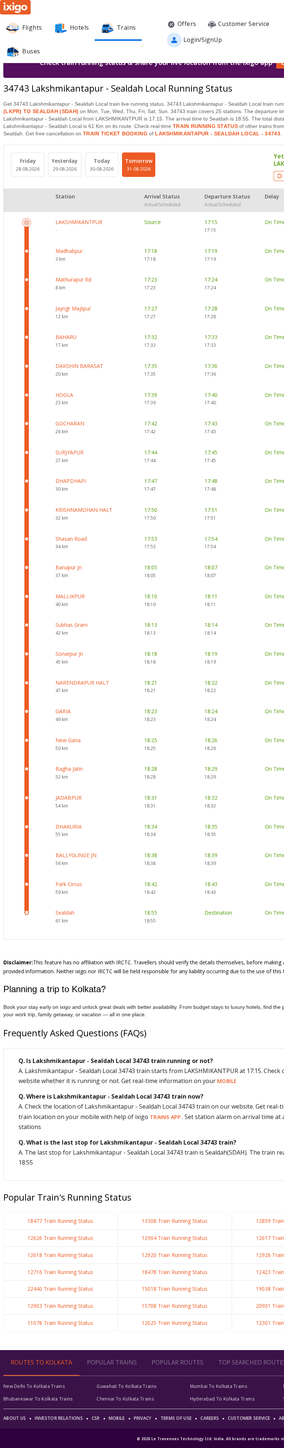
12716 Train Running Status (60, 1272)
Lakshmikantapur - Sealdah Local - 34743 (216, 133)
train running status (205, 126)
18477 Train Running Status (60, 1220)
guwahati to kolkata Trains (126, 1386)
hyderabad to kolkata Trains (222, 1399)
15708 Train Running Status (174, 1305)
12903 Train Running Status (60, 1305)
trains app (166, 1116)
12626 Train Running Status (60, 1237)
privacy (143, 1418)
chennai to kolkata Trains (125, 1399)
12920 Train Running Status (174, 1254)
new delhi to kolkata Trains (34, 1386)
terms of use (176, 1418)
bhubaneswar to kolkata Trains (38, 1399)
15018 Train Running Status (174, 1288)
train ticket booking (115, 133)
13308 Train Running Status (174, 1220)
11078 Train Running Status (60, 1322)
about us (14, 1418)
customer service (249, 1418)
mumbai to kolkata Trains (218, 1386)
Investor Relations (58, 1418)
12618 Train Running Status (60, 1254)
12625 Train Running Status (174, 1322)
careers (209, 1418)
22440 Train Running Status (60, 1288)
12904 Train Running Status (174, 1237)
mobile (227, 1081)
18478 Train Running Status (174, 1272)
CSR (96, 1418)
